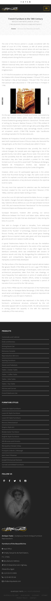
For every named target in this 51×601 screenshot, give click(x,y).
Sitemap (44, 595)
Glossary (35, 595)
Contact (33, 598)
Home (13, 29)
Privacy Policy (22, 598)
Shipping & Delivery (11, 595)
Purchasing (25, 595)
